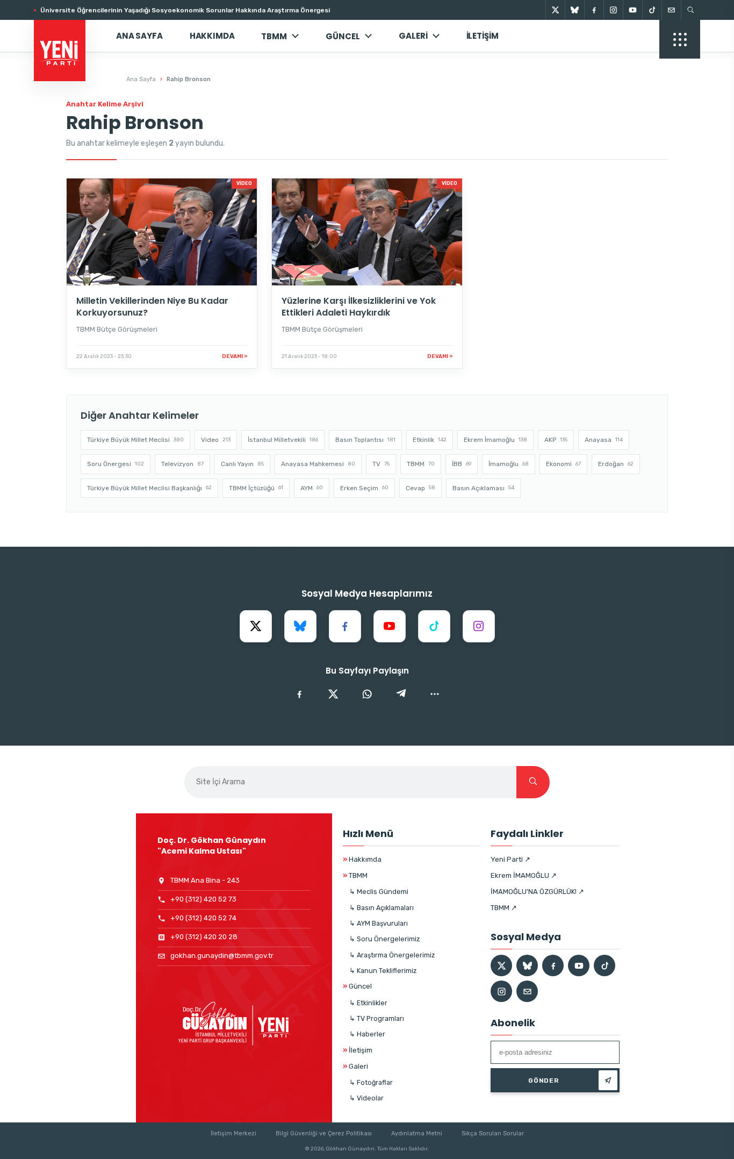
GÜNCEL (343, 36)
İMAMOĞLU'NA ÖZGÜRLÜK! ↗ (537, 892)
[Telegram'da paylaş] (401, 694)
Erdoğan (616, 464)
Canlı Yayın (242, 464)
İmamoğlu (508, 464)
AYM (311, 488)
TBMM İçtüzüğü (256, 488)
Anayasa (604, 439)
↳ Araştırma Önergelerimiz (392, 955)
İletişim (482, 35)
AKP (555, 439)
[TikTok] (651, 10)
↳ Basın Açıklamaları (381, 908)
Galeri (413, 35)
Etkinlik (430, 439)
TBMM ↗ (504, 908)
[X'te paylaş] (333, 694)
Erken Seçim (364, 488)
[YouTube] (632, 10)
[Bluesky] (574, 10)
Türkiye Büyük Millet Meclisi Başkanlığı (149, 488)
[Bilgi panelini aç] (679, 39)
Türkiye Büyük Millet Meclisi (135, 439)
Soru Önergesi (115, 464)
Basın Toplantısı (365, 439)
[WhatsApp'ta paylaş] (367, 694)
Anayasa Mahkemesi (318, 464)
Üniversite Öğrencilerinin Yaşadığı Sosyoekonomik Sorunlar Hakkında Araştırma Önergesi (185, 10)
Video (216, 439)
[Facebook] (593, 10)
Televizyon (182, 464)
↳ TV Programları (376, 1018)
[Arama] (690, 10)
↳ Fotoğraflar (371, 1082)
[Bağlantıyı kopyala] (434, 694)
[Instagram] (613, 10)
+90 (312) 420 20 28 (204, 937)
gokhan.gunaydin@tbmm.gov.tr (222, 955)
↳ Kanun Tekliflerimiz (382, 971)
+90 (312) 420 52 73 (203, 899)
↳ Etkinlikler (368, 1003)
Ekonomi (563, 464)
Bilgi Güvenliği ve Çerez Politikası (324, 1133)
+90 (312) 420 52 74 (203, 918)
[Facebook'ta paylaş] (299, 694)
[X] (555, 10)
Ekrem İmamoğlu (495, 439)
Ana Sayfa (139, 35)
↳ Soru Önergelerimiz (384, 939)
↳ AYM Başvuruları (378, 923)
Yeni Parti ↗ (510, 859)
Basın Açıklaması (483, 488)
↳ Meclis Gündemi (378, 892)
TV (381, 464)
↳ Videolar (366, 1098)
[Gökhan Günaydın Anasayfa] (65, 36)
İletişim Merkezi (233, 1133)
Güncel (357, 986)
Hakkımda (212, 35)
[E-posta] (671, 10)
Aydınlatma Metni (416, 1133)
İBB (461, 464)
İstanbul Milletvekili (283, 439)
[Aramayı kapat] (707, 63)
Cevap (420, 488)
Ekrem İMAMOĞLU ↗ (524, 875)
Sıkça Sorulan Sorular (493, 1133)
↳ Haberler (367, 1034)
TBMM (274, 36)
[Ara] (533, 782)
